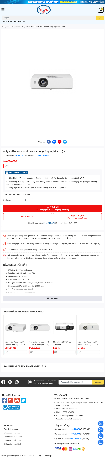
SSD (24, 21)
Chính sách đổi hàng (12, 440)
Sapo (50, 456)
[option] (52, 81)
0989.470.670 (74, 434)
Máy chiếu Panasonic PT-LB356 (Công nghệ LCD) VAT (15, 344)
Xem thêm (54, 298)
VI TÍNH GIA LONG (27, 456)
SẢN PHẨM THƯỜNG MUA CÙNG (23, 311)
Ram (10, 21)
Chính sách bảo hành (12, 444)
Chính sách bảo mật (12, 433)
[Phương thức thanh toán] (70, 449)
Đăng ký (97, 382)
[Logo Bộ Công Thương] (26, 407)
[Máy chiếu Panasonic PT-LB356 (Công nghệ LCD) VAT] (16, 327)
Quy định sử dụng (11, 429)
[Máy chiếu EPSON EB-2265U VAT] (64, 327)
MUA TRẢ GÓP (77, 217)
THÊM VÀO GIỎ (27, 217)
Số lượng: (7, 200)
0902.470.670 (49, 223)
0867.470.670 (76, 438)
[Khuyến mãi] (52, 2)
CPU (15, 21)
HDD (20, 21)
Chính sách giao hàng (13, 436)
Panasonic (19, 155)
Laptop (4, 21)
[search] (100, 18)
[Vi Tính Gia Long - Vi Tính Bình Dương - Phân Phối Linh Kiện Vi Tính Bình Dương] (52, 9)
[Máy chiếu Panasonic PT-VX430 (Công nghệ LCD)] (89, 327)
